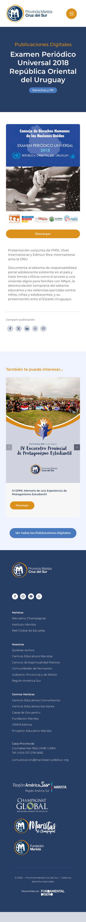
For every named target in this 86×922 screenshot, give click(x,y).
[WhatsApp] (35, 328)
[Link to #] (71, 13)
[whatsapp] (39, 596)
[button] (9, 447)
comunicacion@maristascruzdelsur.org (40, 760)
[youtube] (31, 596)
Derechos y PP (43, 90)
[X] (18, 328)
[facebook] (15, 596)
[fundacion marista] (29, 841)
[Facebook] (10, 328)
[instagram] (23, 596)
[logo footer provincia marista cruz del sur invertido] (32, 564)
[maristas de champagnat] (35, 819)
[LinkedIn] (27, 328)
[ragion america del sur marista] (39, 783)
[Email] (43, 328)
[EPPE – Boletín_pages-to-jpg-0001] (43, 379)
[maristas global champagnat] (32, 798)
